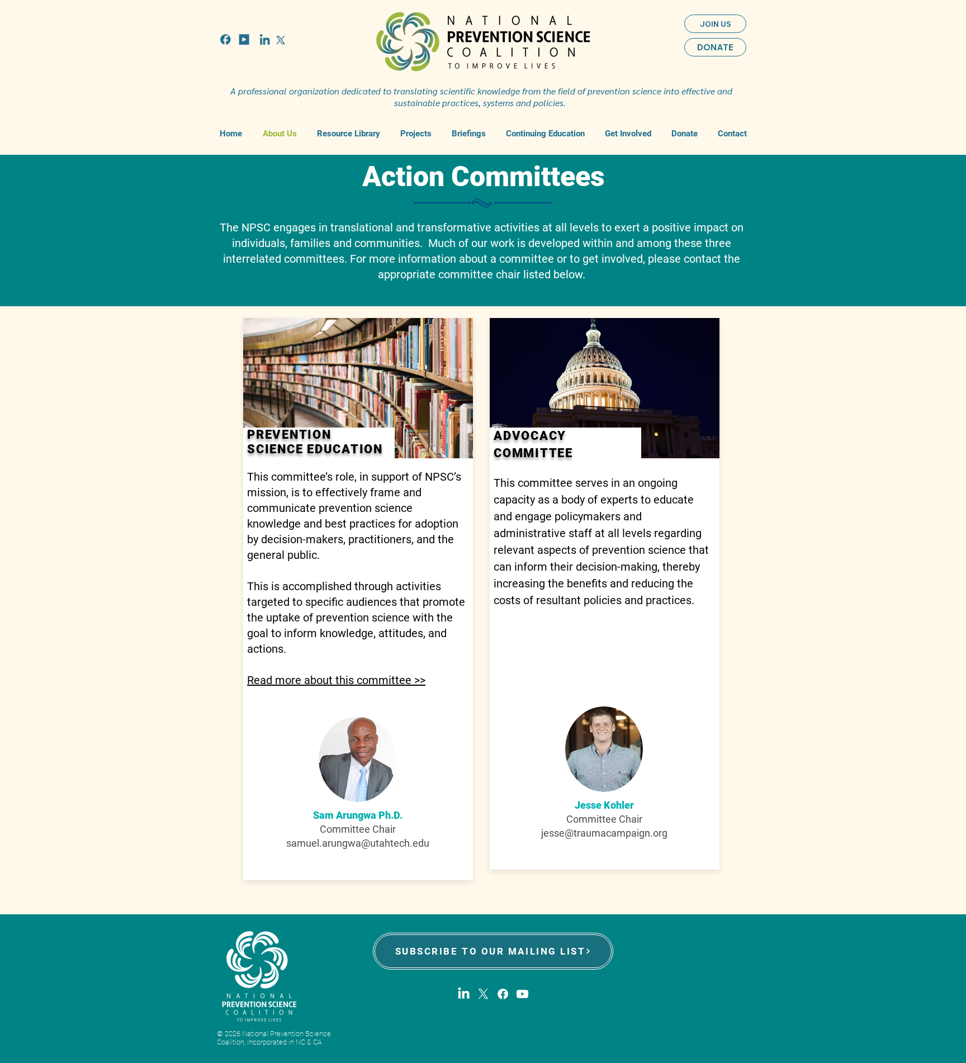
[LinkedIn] (464, 994)
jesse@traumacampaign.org (604, 833)
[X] (483, 994)
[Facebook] (503, 994)
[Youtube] (522, 994)
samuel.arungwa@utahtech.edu (357, 843)
